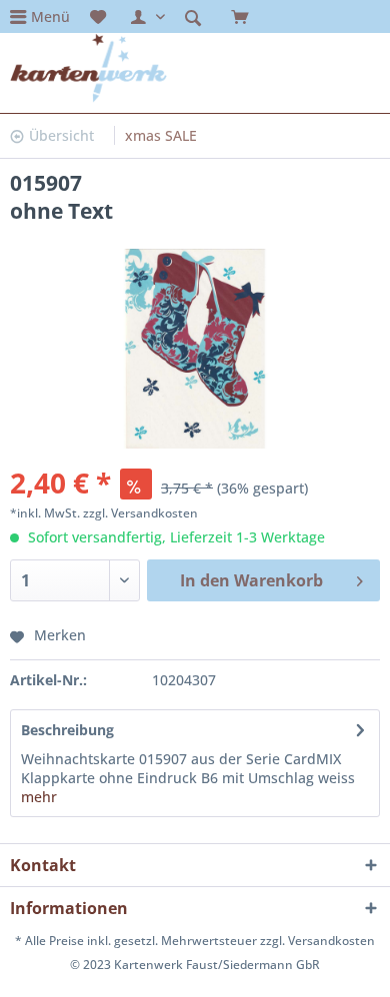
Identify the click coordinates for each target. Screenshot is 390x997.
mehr (39, 796)
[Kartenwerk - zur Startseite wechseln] (88, 68)
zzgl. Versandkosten (140, 512)
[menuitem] (40, 16)
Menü (50, 16)
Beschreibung (67, 729)
